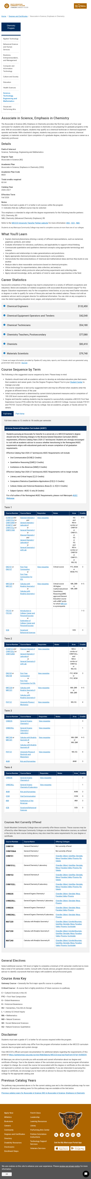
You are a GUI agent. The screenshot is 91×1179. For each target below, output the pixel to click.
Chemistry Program (11, 26)
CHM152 (10, 649)
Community (9, 1130)
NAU (78, 223)
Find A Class (35, 1113)
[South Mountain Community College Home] (16, 6)
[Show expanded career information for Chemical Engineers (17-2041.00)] (4, 306)
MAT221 (9, 586)
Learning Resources (38, 1121)
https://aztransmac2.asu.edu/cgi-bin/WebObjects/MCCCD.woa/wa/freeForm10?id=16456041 (48, 1055)
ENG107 (9, 569)
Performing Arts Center (39, 1130)
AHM (8, 761)
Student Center (76, 382)
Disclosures (9, 1147)
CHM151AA (10, 530)
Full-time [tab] (7, 413)
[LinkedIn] (78, 1135)
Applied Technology (10, 39)
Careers (7, 1126)
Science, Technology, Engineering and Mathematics (10, 97)
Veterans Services (38, 1148)
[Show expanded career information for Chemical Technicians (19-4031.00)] (4, 325)
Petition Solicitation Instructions (38, 1135)
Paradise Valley (66, 858)
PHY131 (9, 752)
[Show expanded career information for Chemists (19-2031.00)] (4, 344)
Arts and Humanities (28, 761)
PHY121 (9, 702)
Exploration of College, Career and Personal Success (27, 623)
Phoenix (76, 858)
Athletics (8, 1117)
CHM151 (10, 525)
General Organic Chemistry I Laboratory (26, 730)
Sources (24, 363)
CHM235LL (10, 728)
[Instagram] (73, 1135)
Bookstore (8, 1121)
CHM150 (10, 518)
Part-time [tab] (20, 413)
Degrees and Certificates (18, 16)
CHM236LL (10, 785)
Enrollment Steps (11, 1151)
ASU (68, 223)
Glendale (79, 856)
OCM (8, 796)
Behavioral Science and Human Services (10, 47)
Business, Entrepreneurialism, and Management (10, 58)
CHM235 (9, 721)
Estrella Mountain (75, 922)
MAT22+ (64, 604)
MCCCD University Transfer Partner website (30, 223)
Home (3, 16)
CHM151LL (10, 520)
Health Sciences (9, 88)
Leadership (35, 1117)
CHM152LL (10, 651)
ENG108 (9, 676)
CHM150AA (10, 523)
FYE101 (9, 611)
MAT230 (9, 688)
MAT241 (9, 740)
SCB (7, 630)
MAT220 (9, 584)
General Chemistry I (28, 518)
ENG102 (9, 673)
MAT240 (9, 737)
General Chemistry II (28, 649)
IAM (7, 801)
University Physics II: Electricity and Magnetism (27, 754)
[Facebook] (62, 1135)
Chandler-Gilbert (62, 856)
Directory (8, 1138)
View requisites (43, 518)
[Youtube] (67, 1135)
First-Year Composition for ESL (26, 576)
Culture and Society (10, 77)
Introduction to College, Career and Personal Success (27, 613)
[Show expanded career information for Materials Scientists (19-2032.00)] (4, 353)
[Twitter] (56, 1135)
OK (7, 1174)
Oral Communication (28, 796)
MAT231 (9, 690)
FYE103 (9, 613)
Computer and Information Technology (8, 68)
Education (7, 82)
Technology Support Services (38, 1142)
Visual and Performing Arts (9, 108)
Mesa (58, 858)
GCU (73, 223)
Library (33, 1126)
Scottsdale (72, 926)
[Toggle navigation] (80, 6)
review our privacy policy (69, 1166)
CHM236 (9, 778)
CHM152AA (10, 654)
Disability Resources (13, 1143)
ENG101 (9, 567)
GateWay (72, 856)
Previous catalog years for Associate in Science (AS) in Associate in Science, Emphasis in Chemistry (43, 1093)
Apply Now (8, 1113)
